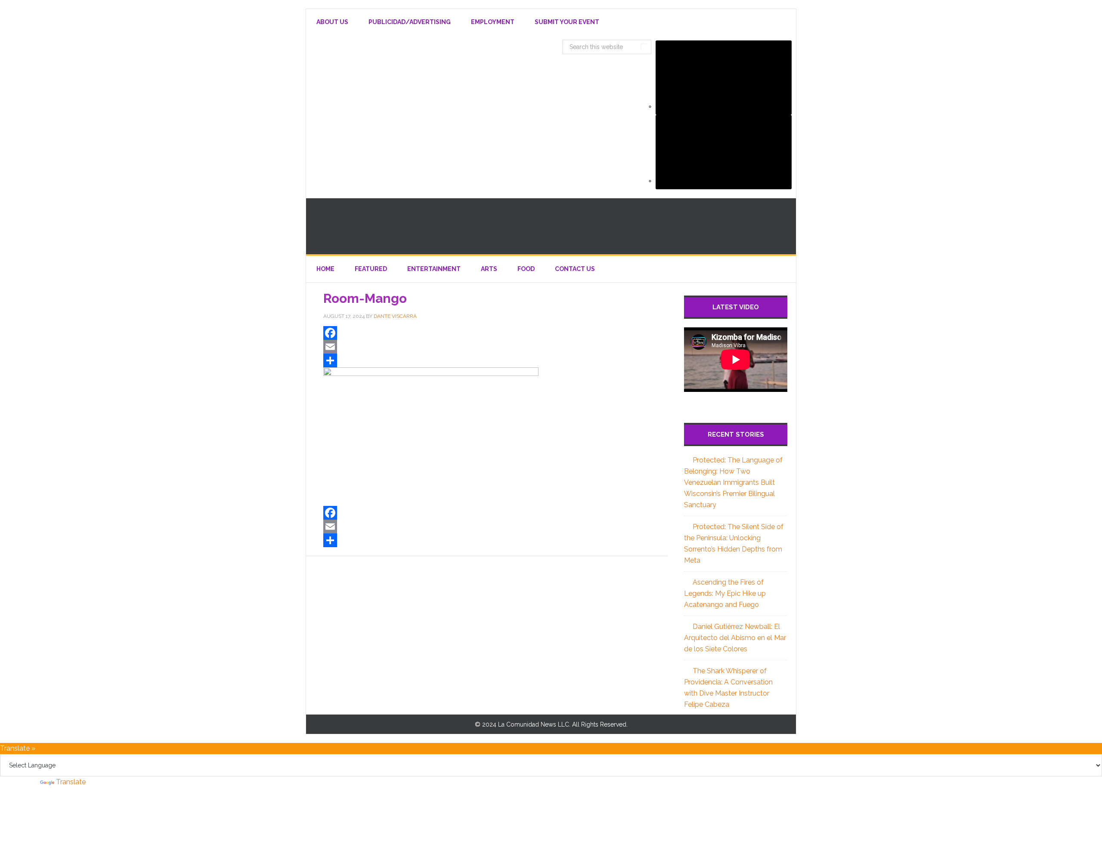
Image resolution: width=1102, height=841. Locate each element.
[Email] (486, 347)
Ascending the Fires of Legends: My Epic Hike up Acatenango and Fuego (725, 593)
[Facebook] (486, 333)
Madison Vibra (551, 226)
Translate (71, 782)
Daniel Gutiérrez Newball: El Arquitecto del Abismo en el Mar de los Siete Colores (735, 637)
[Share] (486, 360)
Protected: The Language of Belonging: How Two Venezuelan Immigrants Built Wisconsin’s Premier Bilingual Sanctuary (733, 482)
